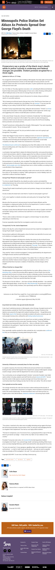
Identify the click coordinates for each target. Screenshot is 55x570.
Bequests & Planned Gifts (36, 553)
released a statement (29, 393)
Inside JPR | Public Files (24, 549)
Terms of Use (23, 545)
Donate (49, 2)
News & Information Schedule (46, 553)
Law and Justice (5, 16)
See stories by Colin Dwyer (17, 475)
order (31, 89)
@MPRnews (47, 294)
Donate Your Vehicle (36, 549)
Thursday (34, 245)
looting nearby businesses (35, 316)
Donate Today (35, 542)
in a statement (6, 185)
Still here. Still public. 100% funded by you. (27, 525)
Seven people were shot (13, 165)
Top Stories (20, 459)
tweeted (37, 103)
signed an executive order (44, 137)
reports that (13, 314)
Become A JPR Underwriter (35, 546)
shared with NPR (41, 377)
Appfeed (28, 459)
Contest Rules (23, 552)
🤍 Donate (27, 531)
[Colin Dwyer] (4, 473)
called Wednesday (32, 283)
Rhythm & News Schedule (46, 549)
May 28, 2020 (36, 299)
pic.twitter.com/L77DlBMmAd (27, 296)
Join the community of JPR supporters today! (36, 528)
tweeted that (27, 440)
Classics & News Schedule (46, 546)
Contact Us (22, 542)
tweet (49, 108)
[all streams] (53, 7)
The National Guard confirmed (10, 145)
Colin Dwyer (9, 33)
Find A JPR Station (46, 542)
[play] (4, 7)
